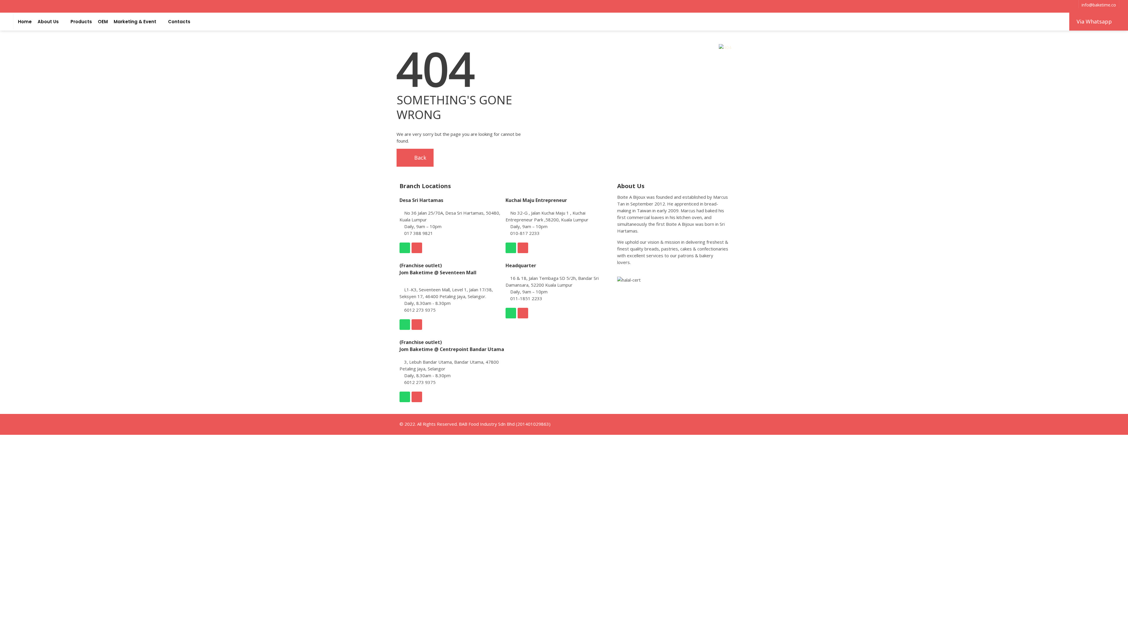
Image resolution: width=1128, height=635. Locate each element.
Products (81, 22)
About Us (48, 22)
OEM (103, 22)
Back (419, 157)
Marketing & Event (135, 22)
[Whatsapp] (405, 248)
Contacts (179, 22)
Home (25, 22)
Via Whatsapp (1094, 21)
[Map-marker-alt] (417, 248)
